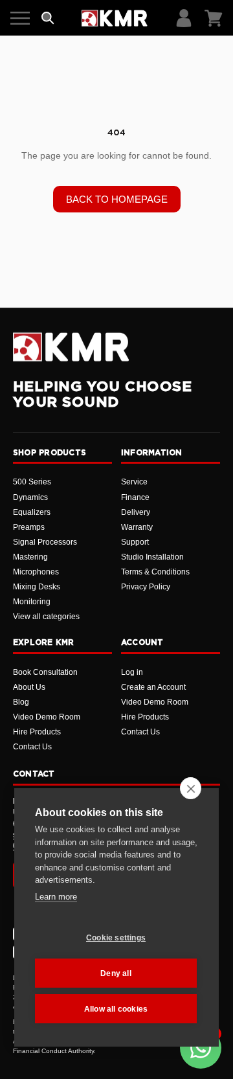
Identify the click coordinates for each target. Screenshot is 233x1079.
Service (134, 481)
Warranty (137, 527)
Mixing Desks (36, 586)
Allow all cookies (116, 1009)
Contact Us (32, 746)
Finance (135, 497)
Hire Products (37, 731)
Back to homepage (117, 199)
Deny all (115, 973)
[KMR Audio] (114, 18)
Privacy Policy (145, 586)
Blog (21, 702)
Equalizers (31, 512)
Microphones (36, 571)
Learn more (56, 897)
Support (135, 542)
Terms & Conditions (155, 571)
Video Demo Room (46, 716)
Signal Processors (45, 542)
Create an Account (153, 687)
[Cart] (214, 18)
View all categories (46, 616)
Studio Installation (152, 557)
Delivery (135, 512)
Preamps (29, 527)
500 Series (32, 481)
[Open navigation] (20, 18)
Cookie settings (116, 937)
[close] (190, 788)
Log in (132, 672)
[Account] (184, 18)
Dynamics (30, 497)
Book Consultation (45, 672)
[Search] (47, 18)
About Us (29, 687)
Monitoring (31, 601)
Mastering (30, 557)
